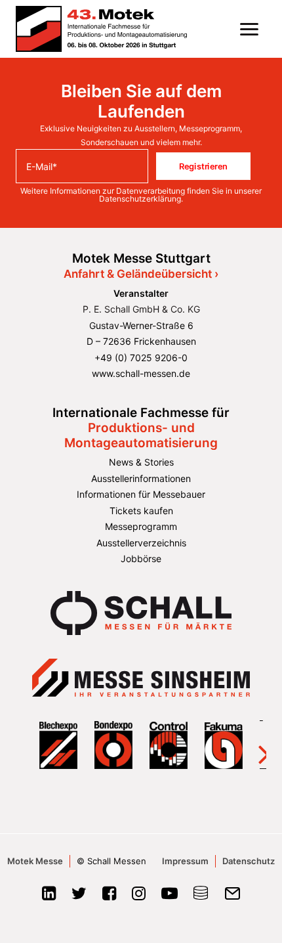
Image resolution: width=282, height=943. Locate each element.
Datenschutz (248, 861)
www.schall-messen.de (141, 373)
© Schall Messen (111, 861)
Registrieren (203, 166)
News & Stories (141, 462)
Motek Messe (35, 861)
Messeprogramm (141, 526)
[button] (249, 29)
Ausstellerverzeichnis (141, 542)
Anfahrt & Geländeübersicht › (141, 273)
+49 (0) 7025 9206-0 (141, 357)
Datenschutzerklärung (140, 199)
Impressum (185, 861)
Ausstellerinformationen (141, 478)
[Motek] (101, 29)
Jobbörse (141, 558)
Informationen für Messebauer (141, 494)
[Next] (255, 744)
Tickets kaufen (141, 510)
